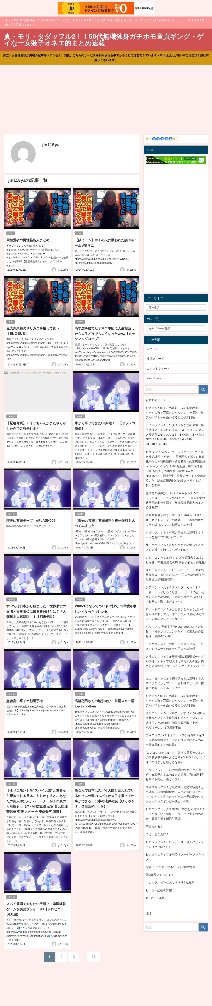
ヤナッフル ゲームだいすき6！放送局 (170, 882)
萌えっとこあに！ (157, 834)
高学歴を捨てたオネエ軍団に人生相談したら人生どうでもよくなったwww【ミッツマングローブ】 (105, 333)
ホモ (79, 233)
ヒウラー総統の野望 (159, 890)
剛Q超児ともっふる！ (160, 874)
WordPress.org (156, 378)
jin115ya (63, 270)
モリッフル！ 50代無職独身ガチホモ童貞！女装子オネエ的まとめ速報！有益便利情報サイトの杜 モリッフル (175, 774)
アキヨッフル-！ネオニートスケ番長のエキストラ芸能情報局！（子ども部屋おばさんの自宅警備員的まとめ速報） (175, 740)
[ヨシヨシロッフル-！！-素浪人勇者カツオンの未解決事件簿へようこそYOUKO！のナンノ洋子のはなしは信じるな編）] (175, 757)
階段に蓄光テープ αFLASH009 (30, 520)
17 (93, 956)
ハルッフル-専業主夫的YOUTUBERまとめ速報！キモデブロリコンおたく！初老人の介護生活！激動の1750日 (175, 631)
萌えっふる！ (154, 826)
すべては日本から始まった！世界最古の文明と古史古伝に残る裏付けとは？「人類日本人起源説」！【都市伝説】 (36, 611)
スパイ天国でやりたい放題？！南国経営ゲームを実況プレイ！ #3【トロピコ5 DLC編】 (36, 909)
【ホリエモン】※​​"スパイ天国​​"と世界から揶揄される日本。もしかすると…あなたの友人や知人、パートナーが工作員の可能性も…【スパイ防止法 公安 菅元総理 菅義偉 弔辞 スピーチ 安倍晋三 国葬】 (37, 801)
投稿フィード (155, 358)
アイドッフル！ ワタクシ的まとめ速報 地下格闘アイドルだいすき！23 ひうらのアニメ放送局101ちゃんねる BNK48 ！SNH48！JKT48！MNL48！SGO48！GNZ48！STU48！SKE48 (175, 435)
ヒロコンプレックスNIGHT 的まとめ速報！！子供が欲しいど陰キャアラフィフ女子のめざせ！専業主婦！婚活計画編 (175, 814)
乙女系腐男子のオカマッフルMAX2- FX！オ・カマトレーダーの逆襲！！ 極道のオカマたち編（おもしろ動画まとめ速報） (175, 520)
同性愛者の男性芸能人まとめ (27, 240)
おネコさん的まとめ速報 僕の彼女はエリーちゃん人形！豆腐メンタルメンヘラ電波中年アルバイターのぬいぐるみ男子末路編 (175, 412)
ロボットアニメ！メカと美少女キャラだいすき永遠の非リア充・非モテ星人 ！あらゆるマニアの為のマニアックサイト (175, 614)
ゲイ (10, 233)
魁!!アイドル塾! (156, 897)
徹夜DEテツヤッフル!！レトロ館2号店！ (172, 867)
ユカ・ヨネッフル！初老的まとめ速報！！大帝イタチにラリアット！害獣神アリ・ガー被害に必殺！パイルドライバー (175, 683)
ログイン (152, 348)
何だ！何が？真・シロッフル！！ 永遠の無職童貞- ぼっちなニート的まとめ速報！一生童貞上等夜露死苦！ (175, 575)
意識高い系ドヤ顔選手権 (24, 700)
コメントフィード (158, 368)
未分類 (80, 322)
